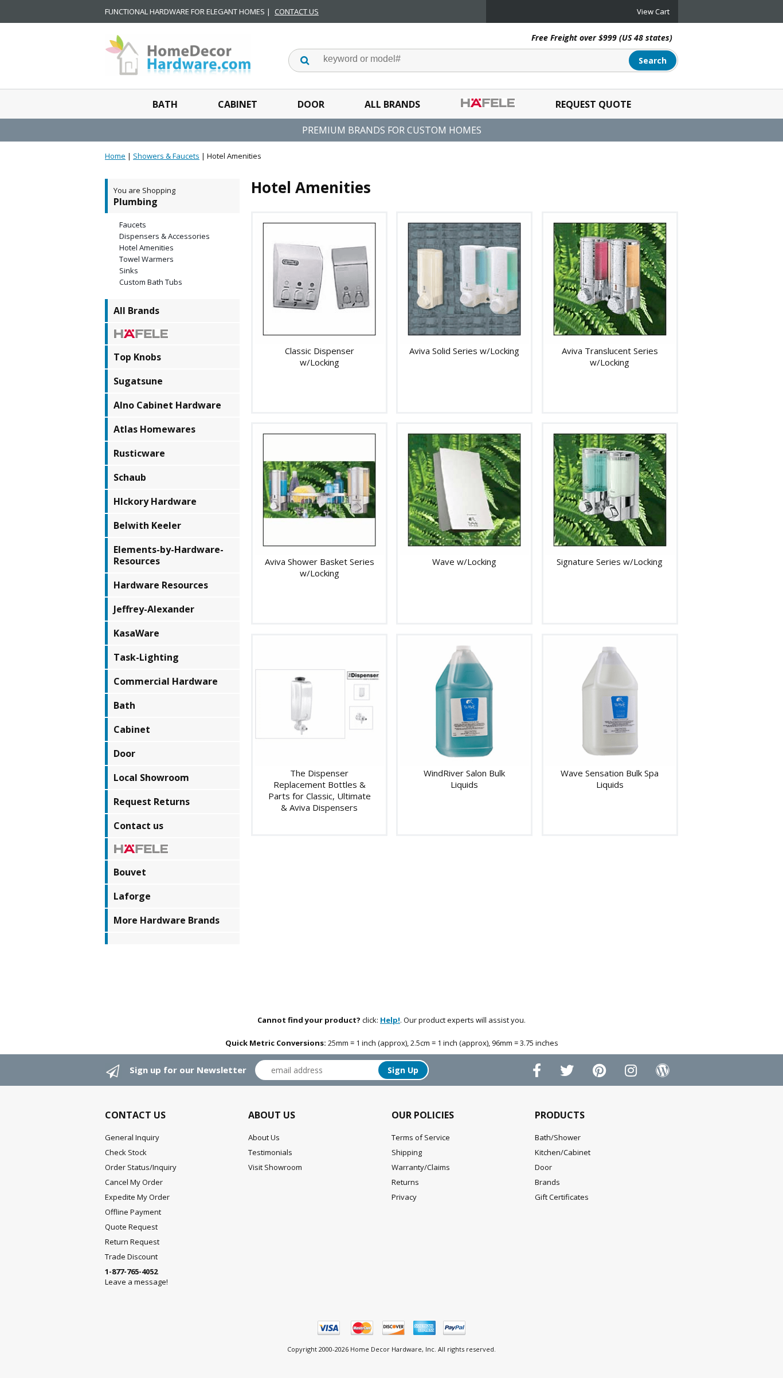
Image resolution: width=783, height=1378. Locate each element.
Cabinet (237, 104)
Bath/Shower (558, 1137)
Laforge (132, 896)
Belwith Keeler (147, 525)
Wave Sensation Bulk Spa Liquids (610, 778)
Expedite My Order (137, 1197)
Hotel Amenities (146, 247)
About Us (264, 1137)
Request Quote (593, 104)
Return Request (132, 1241)
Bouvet (129, 872)
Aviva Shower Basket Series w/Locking (319, 567)
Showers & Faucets (166, 156)
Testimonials (270, 1152)
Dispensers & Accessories (164, 236)
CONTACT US (297, 11)
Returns (405, 1182)
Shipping (406, 1152)
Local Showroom (151, 777)
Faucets (132, 224)
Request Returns (151, 801)
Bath (165, 104)
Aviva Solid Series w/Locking (464, 350)
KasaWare (136, 633)
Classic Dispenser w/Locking (319, 356)
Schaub (129, 477)
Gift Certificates (562, 1197)
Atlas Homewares (154, 429)
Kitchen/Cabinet (562, 1152)
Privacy (404, 1197)
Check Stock (126, 1152)
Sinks (128, 270)
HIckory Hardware (155, 501)
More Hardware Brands (166, 920)
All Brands (392, 104)
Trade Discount (131, 1256)
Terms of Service (420, 1137)
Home (115, 156)
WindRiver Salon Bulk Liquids (464, 778)
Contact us (138, 825)
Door (310, 104)
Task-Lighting (146, 657)
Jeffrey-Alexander (153, 609)
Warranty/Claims (420, 1167)
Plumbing (135, 201)
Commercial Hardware (165, 681)
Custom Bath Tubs (150, 282)
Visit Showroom (275, 1167)
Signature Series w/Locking (610, 561)
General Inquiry (132, 1137)
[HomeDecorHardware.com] (178, 54)
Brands (547, 1182)
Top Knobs (137, 357)
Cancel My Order (134, 1182)
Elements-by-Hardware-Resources (168, 555)
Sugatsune (138, 381)
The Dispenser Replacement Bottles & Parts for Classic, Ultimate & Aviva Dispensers (319, 790)
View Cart (653, 11)
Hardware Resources (160, 585)
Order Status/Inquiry (141, 1167)
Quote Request (131, 1227)
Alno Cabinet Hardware (167, 405)
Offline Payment (133, 1212)
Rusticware (139, 453)
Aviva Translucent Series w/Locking (610, 356)
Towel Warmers (146, 259)
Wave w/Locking (464, 561)
